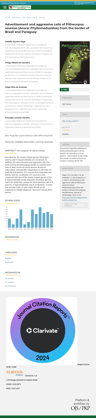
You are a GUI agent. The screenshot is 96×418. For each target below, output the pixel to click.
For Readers (9, 278)
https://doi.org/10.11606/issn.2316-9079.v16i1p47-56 (31, 136)
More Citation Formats (70, 205)
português (9, 262)
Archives (16, 18)
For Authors (9, 282)
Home (7, 18)
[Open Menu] (5, 7)
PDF (65, 90)
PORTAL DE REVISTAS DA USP (14, 3)
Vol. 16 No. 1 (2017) (29, 18)
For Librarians (10, 286)
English (8, 258)
